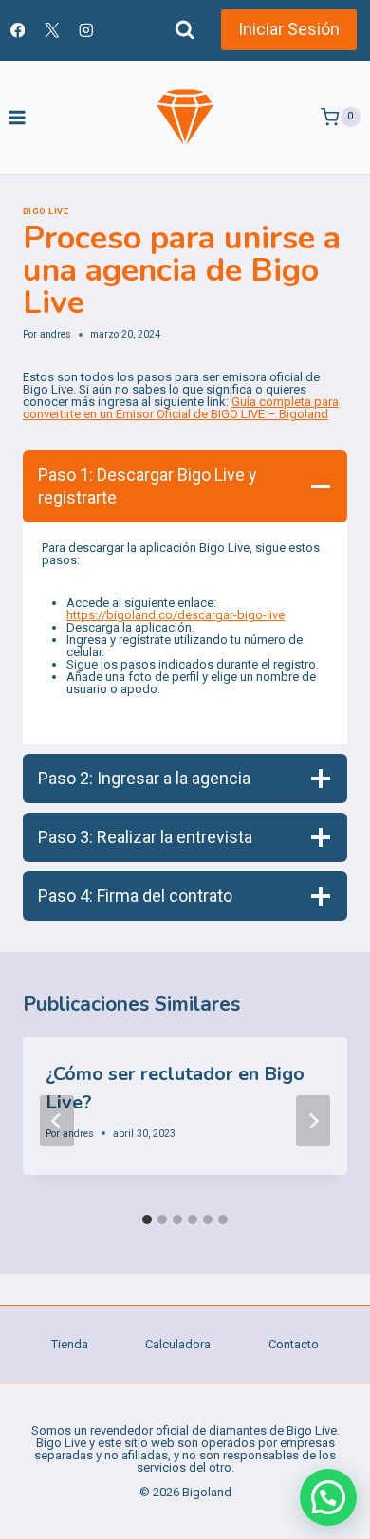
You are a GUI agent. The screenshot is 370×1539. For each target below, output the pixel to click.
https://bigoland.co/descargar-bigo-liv (172, 615)
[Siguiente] (313, 1120)
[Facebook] (17, 30)
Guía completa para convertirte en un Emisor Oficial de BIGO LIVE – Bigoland (181, 407)
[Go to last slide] (57, 1120)
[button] (328, 1497)
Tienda (69, 1344)
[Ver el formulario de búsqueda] (185, 30)
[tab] (147, 1219)
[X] (51, 30)
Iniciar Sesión (289, 29)
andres (55, 334)
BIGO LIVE (45, 211)
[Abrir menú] (17, 117)
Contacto (293, 1344)
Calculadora (178, 1344)
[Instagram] (86, 30)
